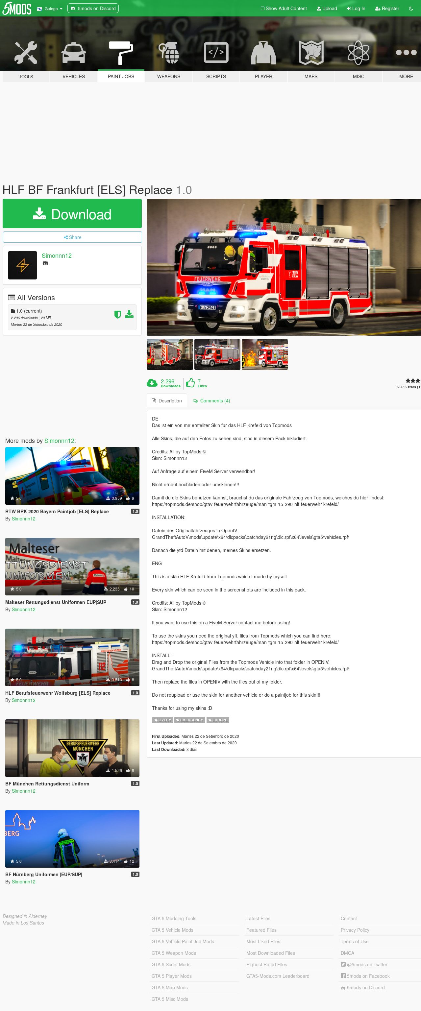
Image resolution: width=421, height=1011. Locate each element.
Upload (329, 8)
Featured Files (261, 930)
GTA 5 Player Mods (172, 976)
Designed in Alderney (25, 916)
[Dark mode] (411, 8)
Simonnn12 (57, 255)
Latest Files (258, 918)
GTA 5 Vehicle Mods (172, 930)
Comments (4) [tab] (214, 400)
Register (390, 8)
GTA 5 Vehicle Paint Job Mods (183, 941)
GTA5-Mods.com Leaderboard (278, 976)
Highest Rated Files (266, 964)
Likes (202, 386)
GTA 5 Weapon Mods (174, 953)
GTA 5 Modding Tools (174, 918)
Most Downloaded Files (270, 953)
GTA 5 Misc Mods (170, 999)
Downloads (171, 386)
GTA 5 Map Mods (170, 987)
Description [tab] (169, 400)
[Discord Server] (45, 262)
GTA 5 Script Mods (171, 964)
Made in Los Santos (23, 922)
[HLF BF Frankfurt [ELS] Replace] (170, 354)
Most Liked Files (263, 941)
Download (79, 213)
